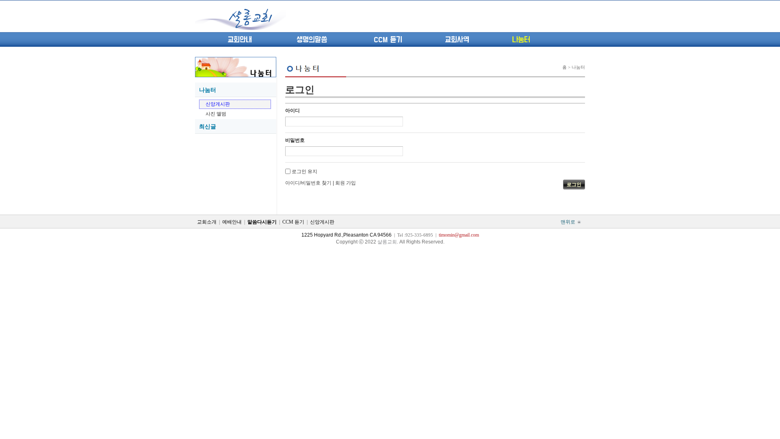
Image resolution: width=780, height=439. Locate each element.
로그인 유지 (304, 171)
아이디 (292, 110)
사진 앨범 (216, 114)
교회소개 (207, 222)
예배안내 (232, 222)
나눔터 (521, 40)
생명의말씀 (312, 40)
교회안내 (240, 40)
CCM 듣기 (388, 40)
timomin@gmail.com (459, 235)
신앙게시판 (218, 104)
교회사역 (457, 40)
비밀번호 (295, 140)
